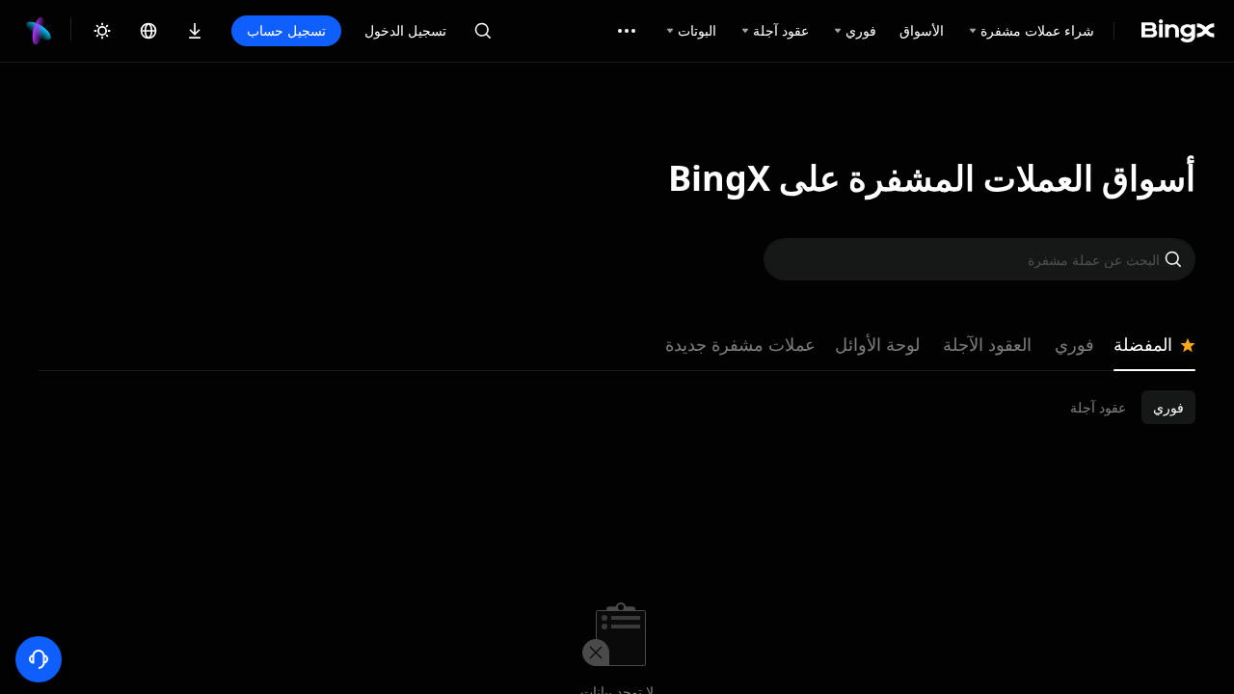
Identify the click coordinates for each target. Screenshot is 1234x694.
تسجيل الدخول (405, 30)
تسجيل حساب (286, 30)
